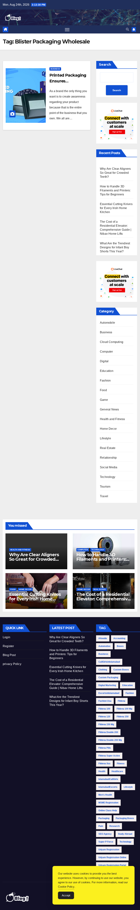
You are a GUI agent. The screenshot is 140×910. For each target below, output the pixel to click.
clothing (102, 669)
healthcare (117, 771)
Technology (107, 476)
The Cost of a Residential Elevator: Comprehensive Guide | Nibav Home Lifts (103, 599)
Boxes (120, 646)
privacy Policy (12, 663)
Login (6, 637)
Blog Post (9, 655)
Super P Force (105, 842)
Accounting (119, 638)
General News (109, 409)
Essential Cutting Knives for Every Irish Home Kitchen (116, 208)
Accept (66, 895)
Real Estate (107, 448)
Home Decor (108, 428)
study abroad (125, 834)
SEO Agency (105, 834)
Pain (100, 826)
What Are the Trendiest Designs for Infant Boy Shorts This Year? (115, 247)
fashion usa (104, 701)
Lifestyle (105, 438)
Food (103, 390)
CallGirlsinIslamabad (109, 662)
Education (106, 370)
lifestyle (128, 787)
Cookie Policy (66, 886)
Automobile (107, 322)
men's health (105, 795)
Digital (104, 361)
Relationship (108, 457)
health (101, 771)
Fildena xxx (104, 763)
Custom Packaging (108, 677)
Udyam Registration (108, 849)
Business (55, 69)
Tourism (105, 486)
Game (104, 399)
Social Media (108, 467)
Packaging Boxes (125, 818)
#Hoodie (102, 638)
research (114, 826)
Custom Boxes (121, 669)
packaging (103, 818)
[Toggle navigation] (67, 29)
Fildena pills (104, 748)
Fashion (105, 380)
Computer (106, 351)
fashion (130, 693)
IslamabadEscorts (107, 787)
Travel (104, 496)
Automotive (104, 646)
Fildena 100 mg (124, 709)
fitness (121, 763)
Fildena (121, 701)
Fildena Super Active (109, 755)
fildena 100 (104, 709)
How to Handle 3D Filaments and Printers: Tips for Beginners (115, 190)
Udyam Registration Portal (112, 865)
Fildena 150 (123, 716)
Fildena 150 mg (106, 724)
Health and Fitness (112, 419)
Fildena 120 (104, 716)
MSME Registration (108, 802)
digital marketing (107, 685)
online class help (107, 810)
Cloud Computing (111, 341)
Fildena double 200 (108, 732)
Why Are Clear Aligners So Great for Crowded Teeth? (115, 172)
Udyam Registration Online (112, 857)
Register (8, 646)
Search (105, 65)
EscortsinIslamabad (108, 693)
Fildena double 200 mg (110, 740)
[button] (127, 29)
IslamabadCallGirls (108, 779)
